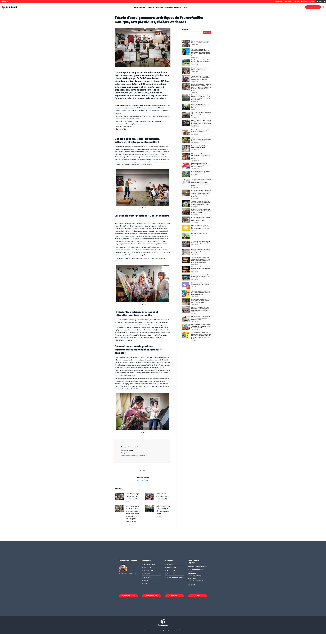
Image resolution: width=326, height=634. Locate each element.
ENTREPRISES (305, 1)
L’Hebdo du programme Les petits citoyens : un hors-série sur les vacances (200, 131)
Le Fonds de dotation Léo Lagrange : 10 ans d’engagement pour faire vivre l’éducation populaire (201, 326)
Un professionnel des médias (175, 577)
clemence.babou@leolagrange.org (133, 455)
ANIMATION (147, 567)
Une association (171, 567)
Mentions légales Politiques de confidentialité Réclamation (171, 630)
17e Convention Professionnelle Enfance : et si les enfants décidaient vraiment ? (201, 268)
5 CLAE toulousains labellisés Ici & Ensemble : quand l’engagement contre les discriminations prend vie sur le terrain (200, 309)
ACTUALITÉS (147, 577)
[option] (142, 187)
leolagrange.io (132, 573)
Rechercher (185, 29)
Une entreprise (171, 574)
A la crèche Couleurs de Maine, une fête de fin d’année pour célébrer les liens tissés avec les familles (201, 139)
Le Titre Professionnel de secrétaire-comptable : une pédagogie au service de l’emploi (201, 318)
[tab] (140, 207)
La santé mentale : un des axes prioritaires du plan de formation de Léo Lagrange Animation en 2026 (200, 227)
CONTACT (147, 580)
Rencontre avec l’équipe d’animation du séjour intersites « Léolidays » (133, 496)
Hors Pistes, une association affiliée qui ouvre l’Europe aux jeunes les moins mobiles (200, 61)
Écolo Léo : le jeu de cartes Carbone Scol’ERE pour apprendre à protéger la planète (200, 251)
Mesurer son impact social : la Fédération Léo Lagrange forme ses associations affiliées (200, 165)
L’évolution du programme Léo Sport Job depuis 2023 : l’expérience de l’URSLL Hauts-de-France (201, 219)
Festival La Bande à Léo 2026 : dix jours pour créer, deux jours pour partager (163, 510)
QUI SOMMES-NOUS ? (150, 564)
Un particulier (170, 564)
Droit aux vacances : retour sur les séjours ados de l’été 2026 (162, 496)
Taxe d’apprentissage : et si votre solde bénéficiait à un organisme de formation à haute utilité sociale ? (200, 202)
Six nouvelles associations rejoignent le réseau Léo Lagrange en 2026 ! (201, 242)
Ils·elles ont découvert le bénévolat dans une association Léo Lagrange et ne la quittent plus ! (200, 211)
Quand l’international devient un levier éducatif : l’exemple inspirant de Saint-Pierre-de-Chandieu (200, 77)
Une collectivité (171, 570)
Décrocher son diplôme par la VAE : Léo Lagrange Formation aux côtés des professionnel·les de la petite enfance (200, 156)
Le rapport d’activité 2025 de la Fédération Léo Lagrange (199, 146)
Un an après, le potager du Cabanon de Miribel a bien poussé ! (200, 172)
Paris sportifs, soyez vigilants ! (199, 233)
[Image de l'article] (119, 496)
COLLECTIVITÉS (297, 1)
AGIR (145, 583)
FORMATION (147, 574)
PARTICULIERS (279, 1)
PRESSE (312, 1)
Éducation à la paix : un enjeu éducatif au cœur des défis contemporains (201, 283)
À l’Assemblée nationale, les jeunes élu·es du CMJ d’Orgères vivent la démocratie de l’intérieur (200, 300)
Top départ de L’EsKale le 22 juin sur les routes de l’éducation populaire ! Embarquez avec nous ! (200, 292)
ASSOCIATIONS (288, 1)
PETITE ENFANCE (149, 570)
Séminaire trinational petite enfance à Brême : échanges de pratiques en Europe (201, 114)
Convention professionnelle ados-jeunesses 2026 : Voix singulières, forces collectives (200, 276)
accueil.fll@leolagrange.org (195, 580)
